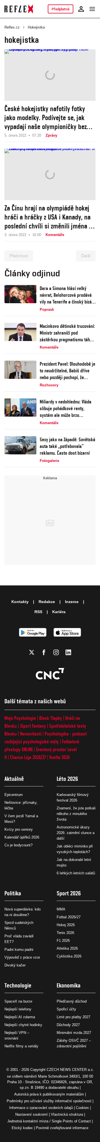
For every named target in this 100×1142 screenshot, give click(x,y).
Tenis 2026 (65, 933)
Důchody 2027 (68, 1025)
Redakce (47, 601)
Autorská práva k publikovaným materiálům (49, 1094)
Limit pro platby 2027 (73, 1017)
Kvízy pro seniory (18, 829)
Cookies (82, 1108)
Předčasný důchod (72, 1001)
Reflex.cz (12, 27)
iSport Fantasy (33, 726)
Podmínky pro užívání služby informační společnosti (49, 1101)
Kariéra (59, 611)
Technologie (17, 985)
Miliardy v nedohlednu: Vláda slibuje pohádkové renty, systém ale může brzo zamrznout (65, 409)
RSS (38, 611)
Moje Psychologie (20, 718)
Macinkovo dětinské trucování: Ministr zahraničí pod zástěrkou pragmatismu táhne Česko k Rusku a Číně (67, 333)
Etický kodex (22, 1128)
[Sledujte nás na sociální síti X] (31, 652)
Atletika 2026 (67, 948)
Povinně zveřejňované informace (62, 1128)
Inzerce (72, 601)
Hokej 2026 (66, 925)
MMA (61, 909)
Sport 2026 (69, 893)
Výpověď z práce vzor (22, 957)
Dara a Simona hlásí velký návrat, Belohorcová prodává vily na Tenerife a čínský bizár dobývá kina (66, 295)
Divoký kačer (15, 965)
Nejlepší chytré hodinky (23, 1025)
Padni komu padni (18, 949)
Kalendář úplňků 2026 (21, 837)
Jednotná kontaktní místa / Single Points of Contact (49, 1121)
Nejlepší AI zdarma (19, 1017)
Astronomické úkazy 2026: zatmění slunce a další (75, 832)
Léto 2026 (67, 778)
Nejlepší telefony (17, 1009)
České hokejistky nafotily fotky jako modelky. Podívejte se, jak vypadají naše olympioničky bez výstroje (45, 117)
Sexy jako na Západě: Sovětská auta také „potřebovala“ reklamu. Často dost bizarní (67, 446)
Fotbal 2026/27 (69, 917)
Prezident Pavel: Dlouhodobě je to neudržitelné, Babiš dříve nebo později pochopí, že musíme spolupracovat (67, 371)
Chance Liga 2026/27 (28, 757)
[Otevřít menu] (92, 9)
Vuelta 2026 (59, 757)
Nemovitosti (30, 734)
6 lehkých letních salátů (76, 873)
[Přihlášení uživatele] (81, 9)
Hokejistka (36, 27)
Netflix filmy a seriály (21, 1046)
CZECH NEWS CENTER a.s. (70, 1070)
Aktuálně (14, 778)
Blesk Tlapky (50, 718)
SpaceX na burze (18, 1001)
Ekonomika (69, 985)
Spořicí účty (66, 1009)
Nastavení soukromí (31, 1114)
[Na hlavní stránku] (18, 8)
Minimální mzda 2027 (74, 1033)
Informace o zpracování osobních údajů (41, 1108)
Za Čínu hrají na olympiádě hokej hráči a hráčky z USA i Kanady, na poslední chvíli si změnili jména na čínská (49, 217)
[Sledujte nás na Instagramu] (56, 652)
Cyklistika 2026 (69, 956)
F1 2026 (63, 940)
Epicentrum (13, 795)
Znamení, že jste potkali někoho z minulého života (76, 813)
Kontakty (20, 601)
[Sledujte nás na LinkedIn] (68, 652)
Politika (12, 893)
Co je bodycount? (18, 845)
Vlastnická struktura (67, 1114)
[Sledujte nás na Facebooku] (43, 652)
